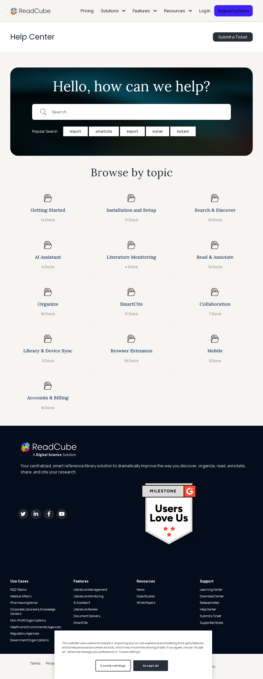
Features (141, 11)
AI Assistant (81, 602)
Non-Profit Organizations (28, 620)
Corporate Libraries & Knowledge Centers (32, 611)
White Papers (146, 602)
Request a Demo (233, 11)
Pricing (87, 11)
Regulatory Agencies (24, 633)
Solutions (110, 11)
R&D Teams (18, 589)
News (140, 589)
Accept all (151, 665)
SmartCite (80, 622)
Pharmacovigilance (23, 602)
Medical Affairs (20, 596)
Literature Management (90, 589)
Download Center (212, 596)
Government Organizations (29, 640)
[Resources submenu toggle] (190, 10)
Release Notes (209, 602)
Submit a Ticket (210, 616)
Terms (35, 663)
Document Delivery (86, 616)
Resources (174, 11)
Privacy (52, 663)
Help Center (32, 36)
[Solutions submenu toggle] (124, 10)
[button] (23, 514)
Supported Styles (211, 622)
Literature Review (85, 609)
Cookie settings (113, 665)
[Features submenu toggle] (155, 10)
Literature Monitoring (88, 596)
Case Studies (146, 596)
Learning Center (211, 589)
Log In (204, 11)
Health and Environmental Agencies (35, 627)
